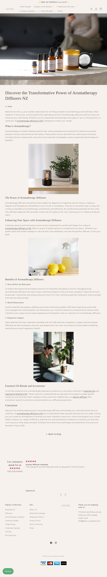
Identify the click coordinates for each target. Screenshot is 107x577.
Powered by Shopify (58, 556)
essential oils (89, 391)
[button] (43, 7)
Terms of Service (36, 524)
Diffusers (8, 513)
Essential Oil (10, 510)
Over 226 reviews (15, 471)
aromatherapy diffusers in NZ (30, 121)
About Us (33, 510)
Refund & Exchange (37, 513)
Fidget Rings (10, 524)
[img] (15, 468)
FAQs (32, 528)
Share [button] (10, 106)
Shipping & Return (37, 517)
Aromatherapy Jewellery (14, 517)
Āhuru (49, 556)
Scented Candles (11, 521)
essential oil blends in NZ (16, 394)
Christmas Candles (12, 528)
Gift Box (8, 532)
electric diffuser (80, 397)
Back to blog (54, 434)
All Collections (10, 535)
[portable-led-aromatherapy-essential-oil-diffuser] (53, 169)
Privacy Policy (35, 521)
